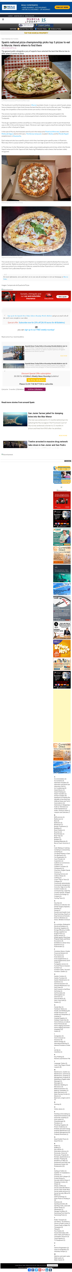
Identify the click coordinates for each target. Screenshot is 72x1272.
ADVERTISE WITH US (19, 19)
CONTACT (10, 19)
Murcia (33, 108)
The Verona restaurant (34, 137)
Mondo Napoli (64, 137)
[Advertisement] (62, 719)
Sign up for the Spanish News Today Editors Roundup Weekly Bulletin (29, 319)
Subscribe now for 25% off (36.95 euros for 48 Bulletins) (42, 326)
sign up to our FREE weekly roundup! (39, 333)
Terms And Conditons (23, 1271)
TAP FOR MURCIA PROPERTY (36, 36)
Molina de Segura (7, 137)
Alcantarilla (17, 139)
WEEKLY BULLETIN (29, 19)
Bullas (51, 137)
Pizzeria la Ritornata (52, 135)
